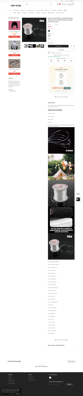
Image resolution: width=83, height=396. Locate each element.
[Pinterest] (50, 378)
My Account (71, 4)
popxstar (56, 24)
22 (50, 52)
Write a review (71, 361)
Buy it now (61, 49)
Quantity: (49, 38)
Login (70, 3)
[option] (34, 30)
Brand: (49, 24)
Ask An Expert (65, 96)
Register (73, 3)
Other (49, 35)
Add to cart (14, 36)
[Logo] (15, 5)
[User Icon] (68, 4)
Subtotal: (49, 42)
